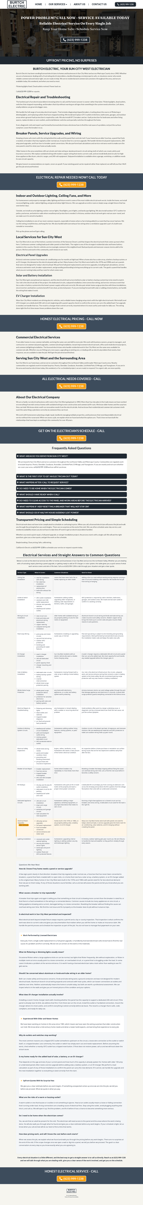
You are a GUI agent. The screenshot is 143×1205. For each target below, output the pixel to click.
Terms (66, 1196)
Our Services (57, 4)
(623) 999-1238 (25, 91)
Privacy (70, 1196)
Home (38, 4)
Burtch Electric (73, 1195)
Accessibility (75, 1196)
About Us (79, 4)
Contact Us (99, 4)
